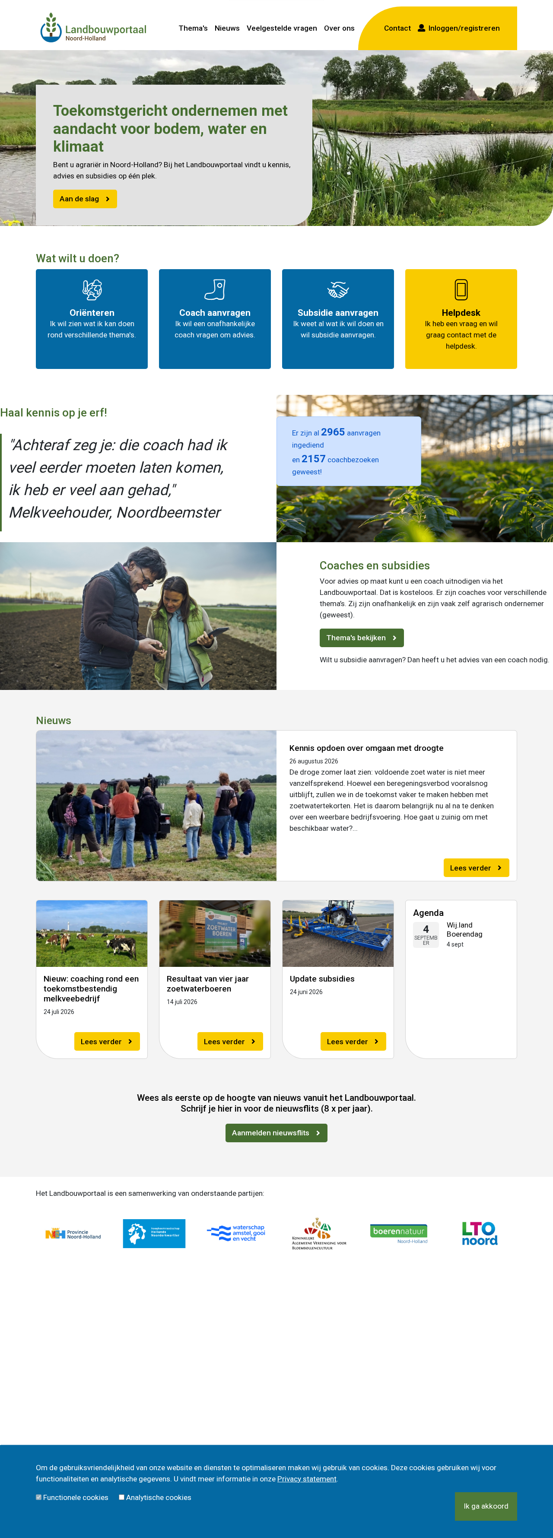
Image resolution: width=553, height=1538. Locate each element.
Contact (397, 28)
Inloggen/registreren (462, 28)
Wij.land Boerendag (465, 929)
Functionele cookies (75, 1497)
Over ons (339, 28)
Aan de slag (79, 198)
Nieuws (227, 28)
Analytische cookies (158, 1497)
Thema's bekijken (356, 637)
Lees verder (470, 868)
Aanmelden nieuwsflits (270, 1132)
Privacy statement (307, 1478)
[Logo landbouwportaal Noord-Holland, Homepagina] (93, 28)
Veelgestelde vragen (282, 28)
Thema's (193, 28)
